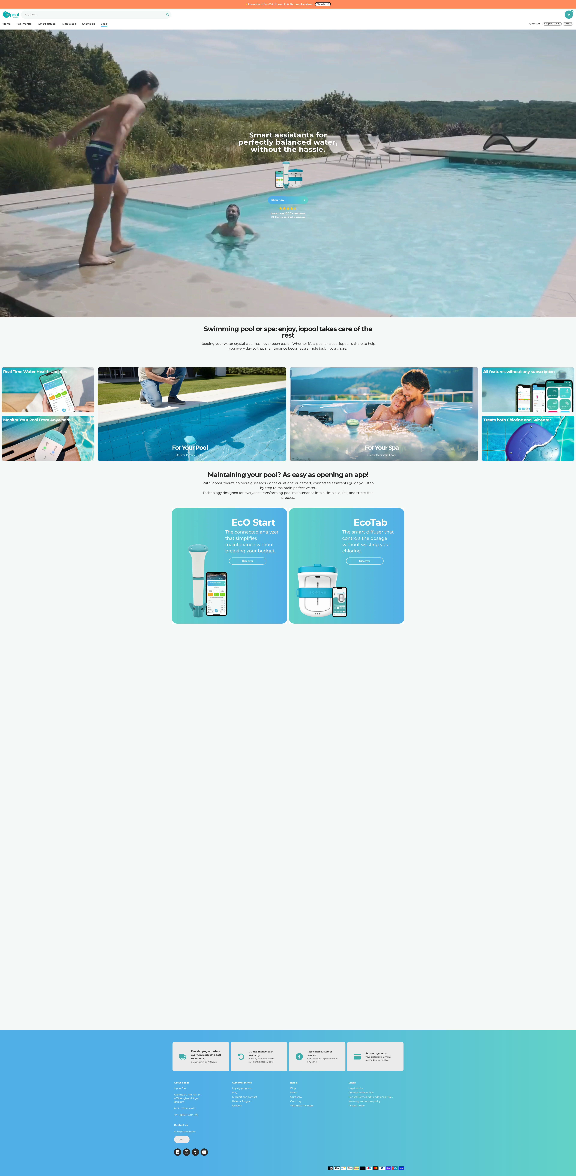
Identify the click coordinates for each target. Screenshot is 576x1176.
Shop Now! (323, 4)
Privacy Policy (356, 1105)
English (568, 24)
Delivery (237, 1105)
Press (293, 1092)
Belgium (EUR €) (552, 24)
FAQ (234, 1092)
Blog (293, 1088)
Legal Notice (355, 1088)
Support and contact (244, 1097)
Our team (296, 1097)
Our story (295, 1101)
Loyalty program (242, 1088)
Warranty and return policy (364, 1101)
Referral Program (242, 1101)
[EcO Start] (229, 566)
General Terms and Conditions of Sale (370, 1097)
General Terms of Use (361, 1092)
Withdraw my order (302, 1105)
